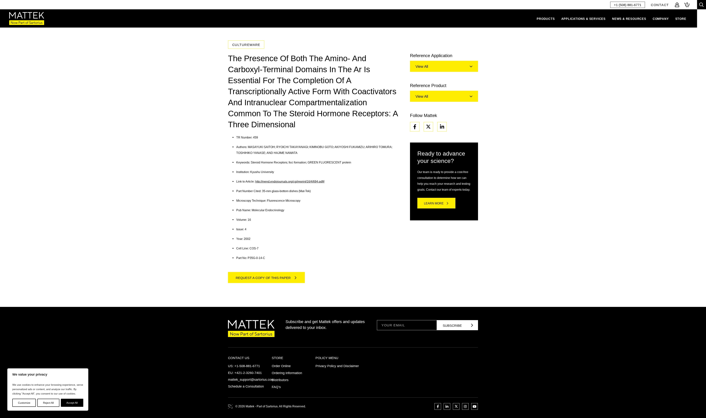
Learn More (434, 203)
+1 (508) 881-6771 (627, 5)
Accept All (72, 402)
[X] (428, 126)
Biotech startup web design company (230, 406)
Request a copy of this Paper (264, 278)
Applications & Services (583, 18)
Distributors (280, 380)
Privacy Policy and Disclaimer (337, 366)
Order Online (281, 366)
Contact (660, 5)
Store (680, 18)
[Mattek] (26, 18)
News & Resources (629, 18)
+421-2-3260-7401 (248, 373)
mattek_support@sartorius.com (251, 379)
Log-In (677, 5)
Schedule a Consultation (246, 386)
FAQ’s (276, 387)
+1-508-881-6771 (247, 366)
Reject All (48, 402)
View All (422, 66)
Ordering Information (287, 373)
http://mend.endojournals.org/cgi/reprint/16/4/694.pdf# (290, 181)
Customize (24, 402)
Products (546, 18)
